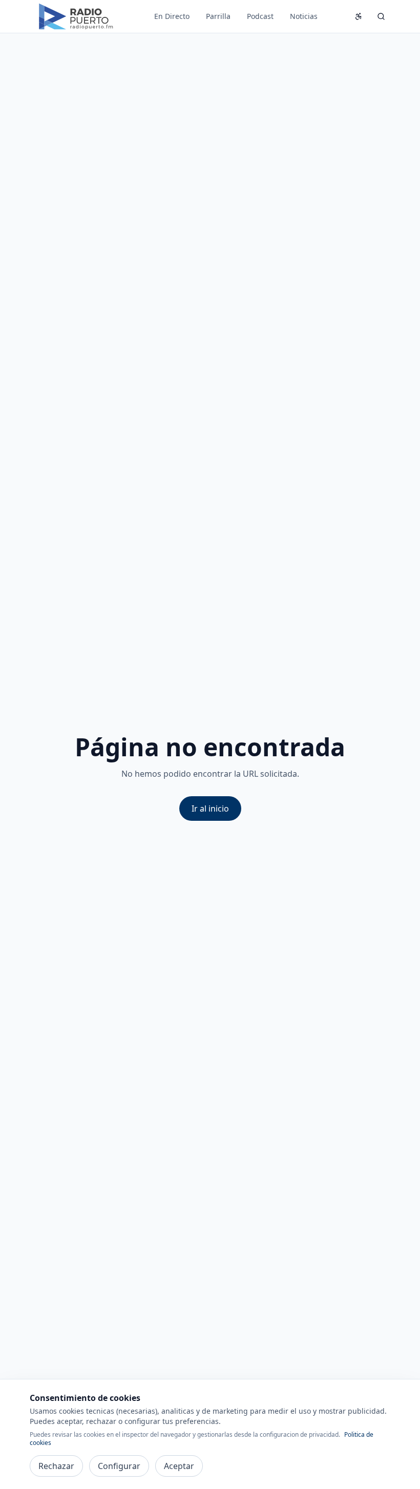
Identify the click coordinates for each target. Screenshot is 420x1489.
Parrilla (218, 16)
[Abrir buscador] (381, 16)
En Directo (172, 16)
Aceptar (179, 1466)
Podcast (260, 16)
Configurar (119, 1466)
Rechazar (56, 1466)
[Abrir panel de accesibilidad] (358, 16)
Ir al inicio (210, 808)
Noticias (304, 16)
